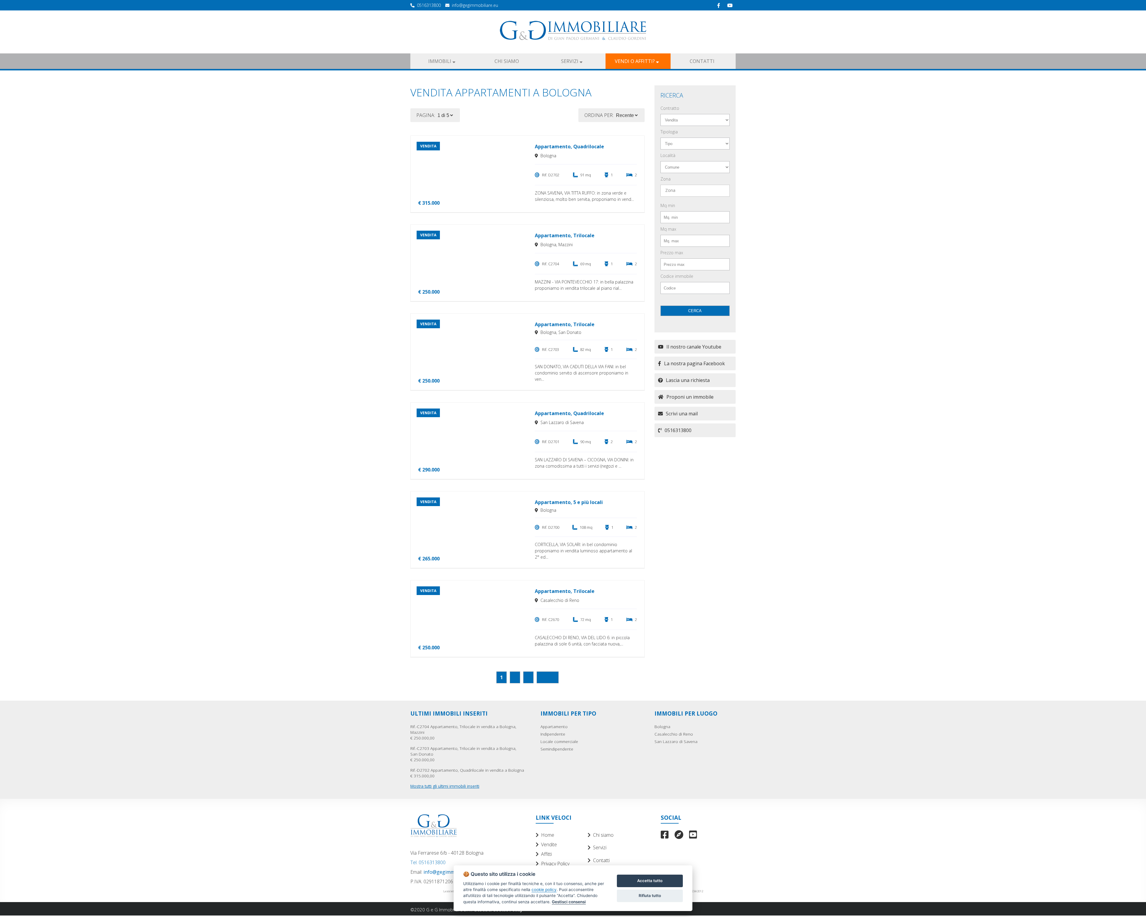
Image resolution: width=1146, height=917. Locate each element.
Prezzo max (671, 252)
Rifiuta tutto (650, 895)
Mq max (668, 229)
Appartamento (554, 726)
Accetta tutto (650, 880)
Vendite (549, 844)
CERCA (695, 311)
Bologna (662, 726)
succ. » (547, 677)
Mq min (667, 205)
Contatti (601, 860)
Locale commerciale (559, 741)
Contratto (669, 108)
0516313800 (429, 5)
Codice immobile (676, 276)
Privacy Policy (555, 863)
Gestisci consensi (569, 901)
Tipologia (669, 132)
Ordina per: (599, 115)
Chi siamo (603, 835)
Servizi (599, 847)
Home (547, 835)
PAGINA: (425, 115)
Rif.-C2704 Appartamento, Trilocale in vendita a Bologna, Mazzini (463, 732)
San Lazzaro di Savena (675, 741)
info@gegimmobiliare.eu (475, 5)
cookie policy (544, 889)
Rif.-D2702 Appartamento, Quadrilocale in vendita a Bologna (467, 773)
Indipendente (552, 734)
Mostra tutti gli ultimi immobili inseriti (444, 786)
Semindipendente (556, 749)
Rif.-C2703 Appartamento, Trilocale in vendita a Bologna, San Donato (463, 753)
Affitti (546, 854)
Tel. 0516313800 (428, 862)
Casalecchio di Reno (673, 734)
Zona (665, 179)
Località (667, 155)
